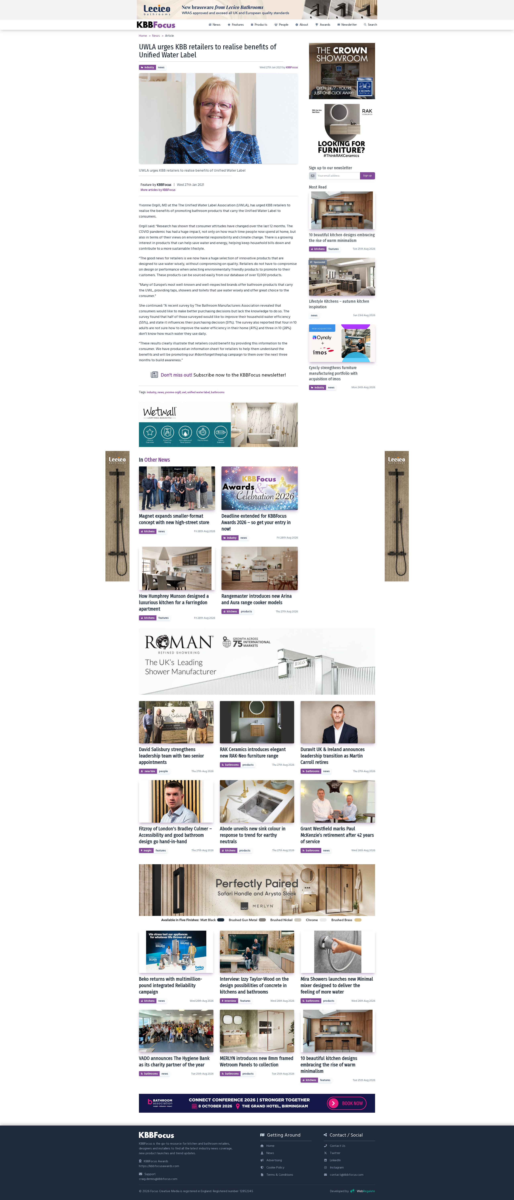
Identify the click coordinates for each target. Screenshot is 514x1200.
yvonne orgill (173, 392)
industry (149, 67)
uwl (184, 392)
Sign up (367, 175)
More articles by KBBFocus (158, 190)
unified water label (198, 392)
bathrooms (217, 392)
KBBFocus (292, 67)
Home (143, 36)
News (156, 36)
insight (148, 851)
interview (230, 1001)
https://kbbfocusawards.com (159, 1166)
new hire (150, 771)
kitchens (149, 531)
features (163, 618)
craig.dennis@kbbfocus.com (158, 1179)
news (161, 67)
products (246, 612)
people (163, 771)
